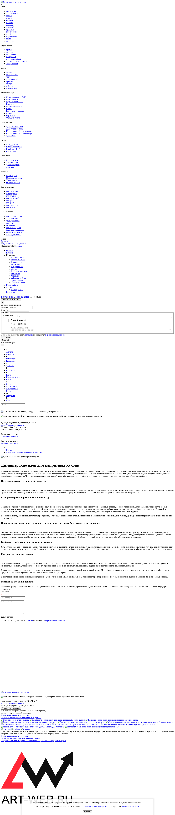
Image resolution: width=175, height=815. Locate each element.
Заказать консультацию (11, 300)
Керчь (8, 375)
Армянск (10, 354)
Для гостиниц (17, 280)
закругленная (12, 63)
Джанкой (5, 340)
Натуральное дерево (15, 111)
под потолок (11, 223)
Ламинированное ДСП (16, 97)
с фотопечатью (12, 13)
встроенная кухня (14, 216)
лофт (8, 77)
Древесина (11, 136)
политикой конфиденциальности (98, 806)
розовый (10, 41)
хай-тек (9, 86)
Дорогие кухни (12, 165)
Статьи (9, 287)
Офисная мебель (18, 278)
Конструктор (17, 290)
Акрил (9, 113)
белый (9, 16)
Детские (14, 269)
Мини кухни (11, 176)
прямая (9, 50)
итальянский (11, 88)
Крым (8, 379)
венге (8, 39)
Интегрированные (14, 147)
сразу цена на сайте (9, 436)
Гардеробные (17, 267)
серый (9, 34)
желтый (9, 22)
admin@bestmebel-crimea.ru (12, 703)
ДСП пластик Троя (14, 126)
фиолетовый (11, 32)
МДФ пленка (12, 99)
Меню (19, 246)
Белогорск (10, 361)
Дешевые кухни (13, 160)
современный (12, 79)
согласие (29, 335)
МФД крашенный (14, 106)
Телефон (4, 307)
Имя (3, 310)
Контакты (10, 292)
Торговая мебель (18, 283)
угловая (9, 52)
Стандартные (12, 144)
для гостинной (12, 198)
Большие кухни (13, 182)
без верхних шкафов (15, 230)
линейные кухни (13, 227)
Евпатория (11, 370)
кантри (9, 84)
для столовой (12, 205)
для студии (11, 196)
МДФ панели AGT (14, 102)
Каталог (4, 241)
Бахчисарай (11, 359)
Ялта (8, 400)
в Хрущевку (11, 193)
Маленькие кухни (14, 178)
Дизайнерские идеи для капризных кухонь (24, 452)
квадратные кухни (14, 232)
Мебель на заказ (18, 260)
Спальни (15, 276)
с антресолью (12, 218)
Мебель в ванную (19, 271)
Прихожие (15, 264)
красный (10, 29)
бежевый (10, 27)
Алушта (9, 352)
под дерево (11, 11)
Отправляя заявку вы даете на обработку (33, 335)
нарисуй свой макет (9, 443)
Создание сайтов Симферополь (15, 741)
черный (9, 20)
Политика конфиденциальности (15, 715)
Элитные (10, 167)
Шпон (9, 108)
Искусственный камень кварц (19, 133)
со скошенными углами (16, 61)
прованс (9, 81)
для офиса (10, 207)
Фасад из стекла (13, 118)
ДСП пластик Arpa (14, 129)
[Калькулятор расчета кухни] (14, 2)
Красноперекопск (14, 377)
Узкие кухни (11, 180)
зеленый (9, 25)
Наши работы (12, 285)
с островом (11, 57)
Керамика (10, 115)
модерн (9, 72)
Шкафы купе (17, 262)
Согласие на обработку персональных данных (21, 717)
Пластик (10, 104)
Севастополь (11, 386)
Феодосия (10, 396)
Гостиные (15, 273)
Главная (9, 250)
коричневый (11, 36)
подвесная (10, 225)
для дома (10, 203)
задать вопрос (7, 617)
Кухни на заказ (17, 257)
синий (9, 18)
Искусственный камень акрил (19, 131)
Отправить (6, 337)
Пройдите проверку (11, 316)
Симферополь (12, 389)
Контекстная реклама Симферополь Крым (47, 741)
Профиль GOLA (13, 149)
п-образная (11, 54)
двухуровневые (12, 221)
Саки (8, 384)
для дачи (10, 200)
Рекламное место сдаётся (15, 296)
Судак (8, 391)
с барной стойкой (13, 59)
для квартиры (12, 191)
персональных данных (55, 335)
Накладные (11, 151)
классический (12, 74)
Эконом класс (12, 162)
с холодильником (13, 234)
